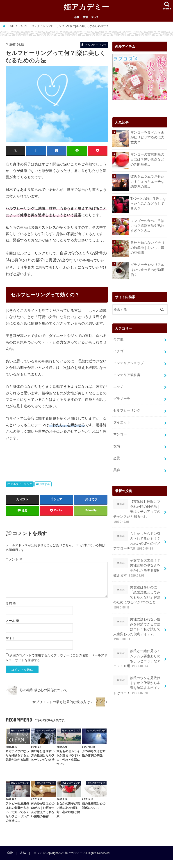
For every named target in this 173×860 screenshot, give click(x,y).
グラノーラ (121, 399)
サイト (10, 638)
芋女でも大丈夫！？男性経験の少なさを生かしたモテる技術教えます (136, 568)
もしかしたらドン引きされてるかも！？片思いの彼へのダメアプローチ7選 (136, 541)
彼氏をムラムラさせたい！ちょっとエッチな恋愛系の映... (147, 181)
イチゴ (118, 351)
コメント (14, 559)
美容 (116, 470)
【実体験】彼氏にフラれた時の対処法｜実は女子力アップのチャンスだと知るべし (136, 512)
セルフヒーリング (21, 484)
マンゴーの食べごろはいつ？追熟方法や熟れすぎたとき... (147, 225)
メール (12, 620)
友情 (85, 17)
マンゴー (120, 434)
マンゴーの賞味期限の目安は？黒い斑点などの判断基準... (147, 159)
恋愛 (76, 17)
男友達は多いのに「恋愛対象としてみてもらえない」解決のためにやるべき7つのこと (136, 597)
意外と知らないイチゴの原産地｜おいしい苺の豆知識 (147, 247)
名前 (11, 603)
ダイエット (121, 422)
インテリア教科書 (126, 375)
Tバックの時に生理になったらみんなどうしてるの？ (148, 203)
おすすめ (44, 484)
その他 (118, 339)
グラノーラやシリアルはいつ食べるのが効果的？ (147, 269)
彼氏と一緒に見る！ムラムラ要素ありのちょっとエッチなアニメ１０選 (136, 658)
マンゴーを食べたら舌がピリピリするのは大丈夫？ (147, 137)
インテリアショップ (128, 363)
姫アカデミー (86, 6)
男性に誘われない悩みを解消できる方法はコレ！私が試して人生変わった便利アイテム (136, 629)
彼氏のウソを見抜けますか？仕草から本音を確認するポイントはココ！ (136, 685)
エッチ (95, 17)
